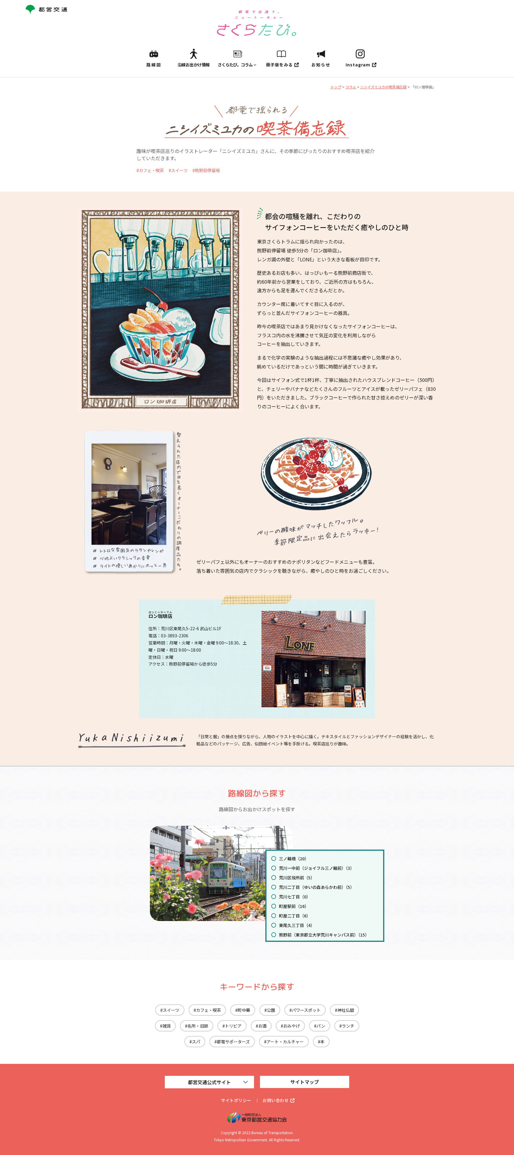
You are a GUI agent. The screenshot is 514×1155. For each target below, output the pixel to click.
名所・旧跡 (197, 1026)
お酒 (262, 1026)
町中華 (244, 1010)
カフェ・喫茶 (151, 170)
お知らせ (320, 65)
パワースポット (306, 1010)
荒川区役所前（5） (297, 878)
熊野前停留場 (207, 170)
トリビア (233, 1026)
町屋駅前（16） (294, 906)
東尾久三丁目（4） (297, 925)
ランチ (348, 1026)
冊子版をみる (279, 65)
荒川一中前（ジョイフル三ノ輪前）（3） (316, 868)
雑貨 (166, 1026)
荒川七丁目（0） (295, 897)
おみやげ (291, 1026)
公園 (271, 1010)
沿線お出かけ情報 (194, 65)
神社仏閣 (345, 1010)
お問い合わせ (276, 1100)
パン (320, 1026)
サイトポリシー (236, 1100)
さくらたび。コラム (235, 65)
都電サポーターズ (233, 1042)
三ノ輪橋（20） (294, 858)
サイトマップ (304, 1081)
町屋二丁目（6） (295, 916)
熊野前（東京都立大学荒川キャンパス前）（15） (324, 935)
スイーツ (179, 170)
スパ (196, 1042)
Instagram (358, 65)
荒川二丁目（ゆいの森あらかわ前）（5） (316, 887)
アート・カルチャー (285, 1042)
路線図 (154, 65)
